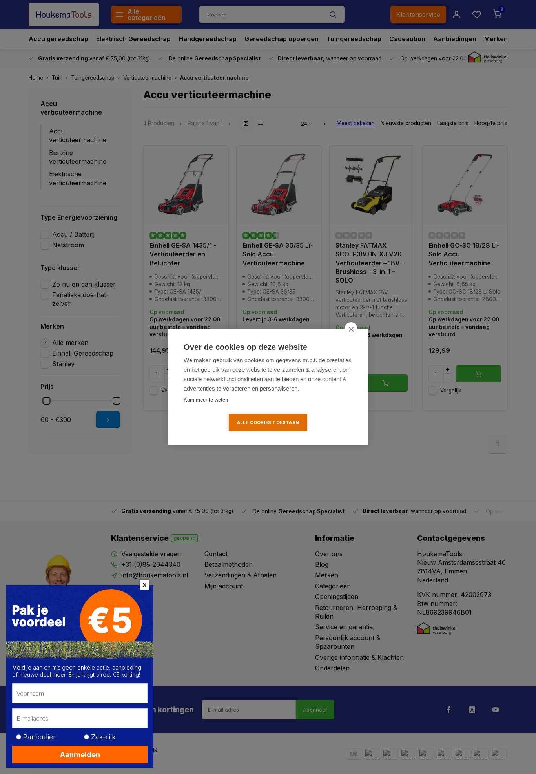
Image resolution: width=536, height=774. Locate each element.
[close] (351, 329)
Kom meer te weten (206, 400)
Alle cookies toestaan (268, 422)
